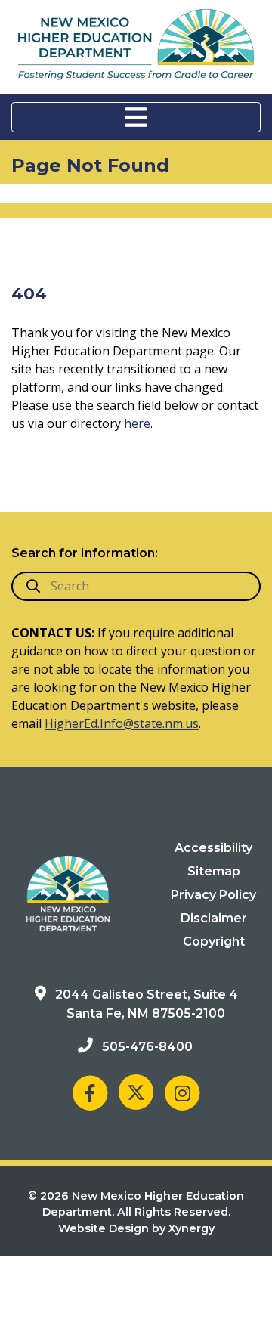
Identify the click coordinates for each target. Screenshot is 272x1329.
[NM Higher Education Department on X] (136, 1092)
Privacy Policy (213, 895)
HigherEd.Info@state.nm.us (122, 723)
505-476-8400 (147, 1046)
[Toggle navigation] (136, 117)
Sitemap (213, 871)
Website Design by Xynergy (136, 1228)
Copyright (214, 941)
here (137, 423)
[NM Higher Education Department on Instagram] (182, 1092)
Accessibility (213, 848)
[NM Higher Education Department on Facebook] (90, 1092)
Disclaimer (214, 918)
